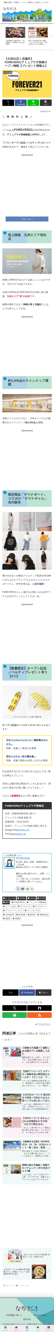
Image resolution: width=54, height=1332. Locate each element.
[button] (46, 103)
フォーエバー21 (33, 911)
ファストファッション (14, 911)
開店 (7, 902)
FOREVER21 (19, 902)
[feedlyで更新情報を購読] (27, 889)
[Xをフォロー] (18, 889)
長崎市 (8, 919)
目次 (23, 219)
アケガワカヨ (23, 858)
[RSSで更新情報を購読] (32, 889)
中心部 (42, 898)
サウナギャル (25, 906)
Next (51, 36)
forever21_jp (18, 834)
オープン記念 (10, 906)
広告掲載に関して (14, 1315)
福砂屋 (32, 915)
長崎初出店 (44, 915)
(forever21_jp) (22, 830)
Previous (2, 36)
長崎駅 (17, 919)
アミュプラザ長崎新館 (37, 902)
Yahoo (32, 898)
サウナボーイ (33, 580)
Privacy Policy (40, 1315)
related (22, 898)
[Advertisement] (27, 183)
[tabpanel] (15, 36)
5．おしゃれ (10, 898)
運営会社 (27, 1319)
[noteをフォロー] (22, 889)
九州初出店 (9, 915)
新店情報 (22, 915)
